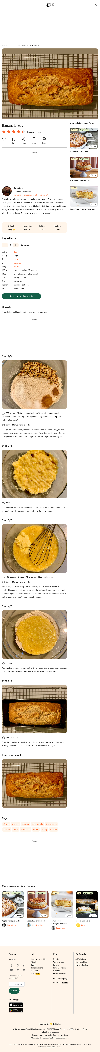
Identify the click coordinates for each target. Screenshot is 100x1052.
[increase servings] (16, 245)
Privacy (56, 965)
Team (33, 965)
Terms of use (58, 962)
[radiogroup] (14, 132)
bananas (17, 263)
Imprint (56, 959)
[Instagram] (17, 965)
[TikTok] (24, 965)
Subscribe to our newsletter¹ (15, 976)
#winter (53, 829)
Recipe (4, 45)
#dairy (44, 829)
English (65, 982)
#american (25, 829)
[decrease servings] (5, 245)
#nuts (15, 829)
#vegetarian (51, 824)
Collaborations (37, 968)
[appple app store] (18, 1005)
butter (16, 266)
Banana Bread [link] (34, 45)
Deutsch (56, 982)
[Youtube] (11, 970)
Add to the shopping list (23, 296)
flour (16, 252)
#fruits (36, 829)
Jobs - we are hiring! (39, 959)
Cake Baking (21, 45)
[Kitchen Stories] (50, 5)
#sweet (6, 829)
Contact (56, 971)
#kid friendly (37, 824)
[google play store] (18, 1011)
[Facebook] (11, 965)
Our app (34, 971)
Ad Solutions (80, 959)
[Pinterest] (17, 970)
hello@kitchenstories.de (50, 1032)
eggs (16, 259)
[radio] (4, 132)
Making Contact (81, 965)
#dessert (15, 824)
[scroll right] (98, 904)
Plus (35, 974)
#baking (25, 824)
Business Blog (81, 962)
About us (34, 962)
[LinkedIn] (24, 970)
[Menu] (3, 4)
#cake (6, 824)
